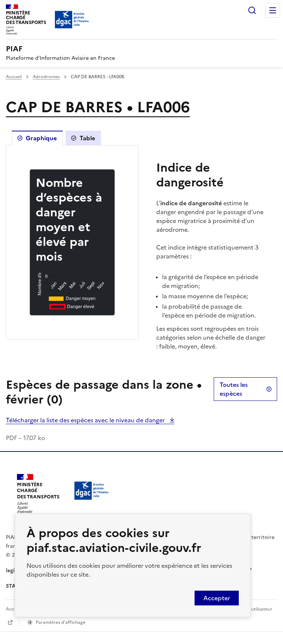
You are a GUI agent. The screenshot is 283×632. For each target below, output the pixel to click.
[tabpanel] (72, 242)
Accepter (216, 598)
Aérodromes (46, 76)
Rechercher (252, 10)
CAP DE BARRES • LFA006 (98, 107)
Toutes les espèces (234, 389)
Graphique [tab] (41, 138)
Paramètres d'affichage (60, 622)
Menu (272, 10)
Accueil (14, 76)
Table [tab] (87, 138)
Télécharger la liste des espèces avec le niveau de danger (86, 420)
